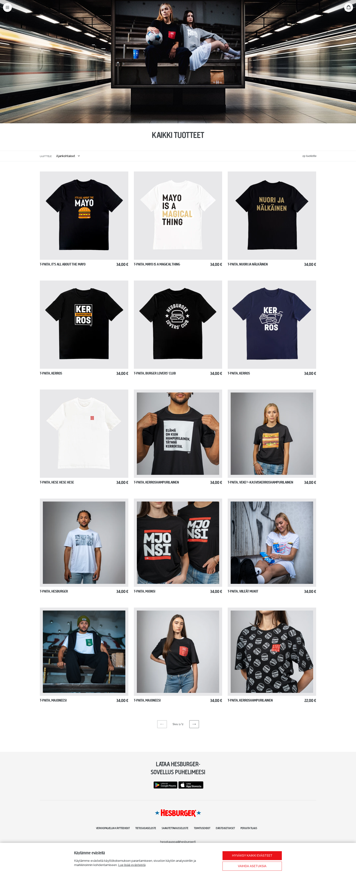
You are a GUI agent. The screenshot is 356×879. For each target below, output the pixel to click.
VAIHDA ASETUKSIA (252, 866)
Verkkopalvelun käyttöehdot (113, 828)
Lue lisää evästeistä (132, 865)
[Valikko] (7, 7)
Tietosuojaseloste (145, 828)
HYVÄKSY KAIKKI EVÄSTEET (252, 855)
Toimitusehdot (202, 828)
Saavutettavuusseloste (175, 828)
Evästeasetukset (225, 828)
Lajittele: (46, 156)
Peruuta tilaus (248, 828)
